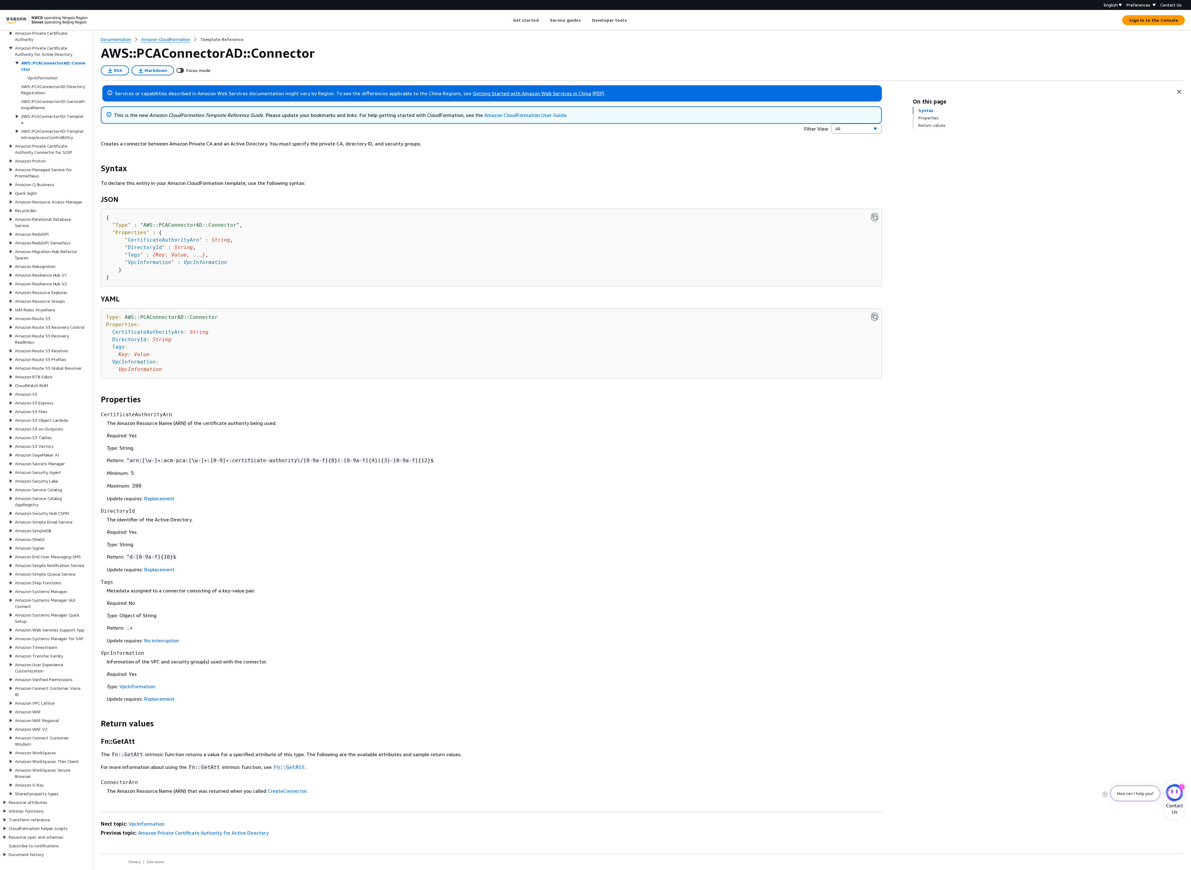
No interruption (161, 640)
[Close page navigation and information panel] (1179, 92)
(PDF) (598, 93)
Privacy (135, 861)
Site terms (155, 861)
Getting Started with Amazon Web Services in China (532, 93)
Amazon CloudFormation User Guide (525, 115)
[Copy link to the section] (96, 168)
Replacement (159, 498)
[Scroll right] (631, 20)
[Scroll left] (508, 20)
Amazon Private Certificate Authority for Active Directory (203, 833)
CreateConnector (287, 791)
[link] (221, 39)
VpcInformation (205, 262)
